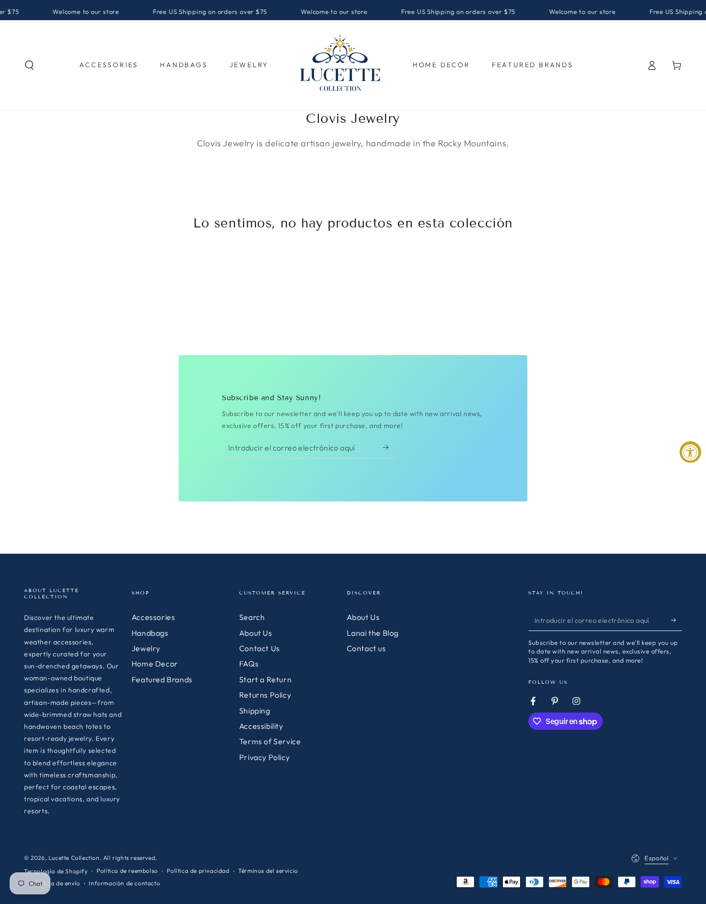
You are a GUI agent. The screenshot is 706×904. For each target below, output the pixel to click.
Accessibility (261, 726)
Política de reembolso (127, 870)
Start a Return (265, 679)
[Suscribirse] (389, 447)
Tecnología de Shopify (56, 871)
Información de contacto (124, 883)
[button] (29, 65)
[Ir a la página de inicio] (340, 65)
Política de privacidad (198, 870)
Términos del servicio (268, 870)
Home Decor (155, 663)
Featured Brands (162, 679)
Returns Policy (265, 695)
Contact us (366, 648)
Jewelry (146, 648)
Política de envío (56, 883)
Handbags (150, 633)
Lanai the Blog (373, 633)
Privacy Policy (264, 757)
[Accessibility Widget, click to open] (690, 452)
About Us (255, 633)
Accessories (153, 617)
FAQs (248, 663)
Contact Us (259, 648)
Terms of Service (270, 741)
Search (252, 617)
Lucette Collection (74, 857)
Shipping (254, 710)
